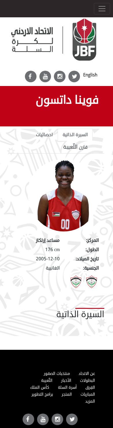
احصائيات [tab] (44, 135)
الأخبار (66, 380)
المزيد (90, 401)
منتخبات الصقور (57, 373)
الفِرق (90, 387)
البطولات (87, 380)
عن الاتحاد (87, 373)
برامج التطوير (42, 394)
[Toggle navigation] (102, 8)
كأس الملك (39, 387)
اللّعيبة (46, 380)
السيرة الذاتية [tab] (75, 135)
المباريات (88, 394)
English (90, 75)
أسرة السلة (67, 387)
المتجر (67, 394)
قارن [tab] (75, 147)
